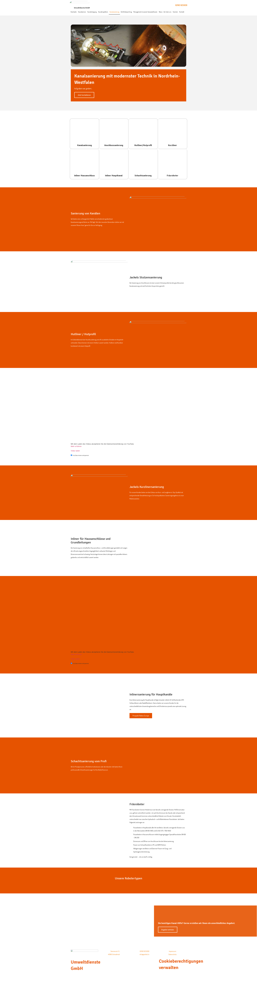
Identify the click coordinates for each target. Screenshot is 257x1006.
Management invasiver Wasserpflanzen (145, 12)
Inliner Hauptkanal (113, 175)
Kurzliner (172, 145)
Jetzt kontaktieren (84, 95)
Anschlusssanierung (113, 145)
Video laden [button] (75, 451)
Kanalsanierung (114, 12)
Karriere (175, 12)
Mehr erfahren (76, 446)
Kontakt (181, 12)
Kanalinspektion (103, 12)
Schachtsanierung (143, 175)
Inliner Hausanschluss (84, 175)
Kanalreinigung (92, 12)
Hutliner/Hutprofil (143, 145)
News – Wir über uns (165, 12)
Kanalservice (82, 12)
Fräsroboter (172, 175)
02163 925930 (181, 5)
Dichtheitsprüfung (126, 12)
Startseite (73, 12)
